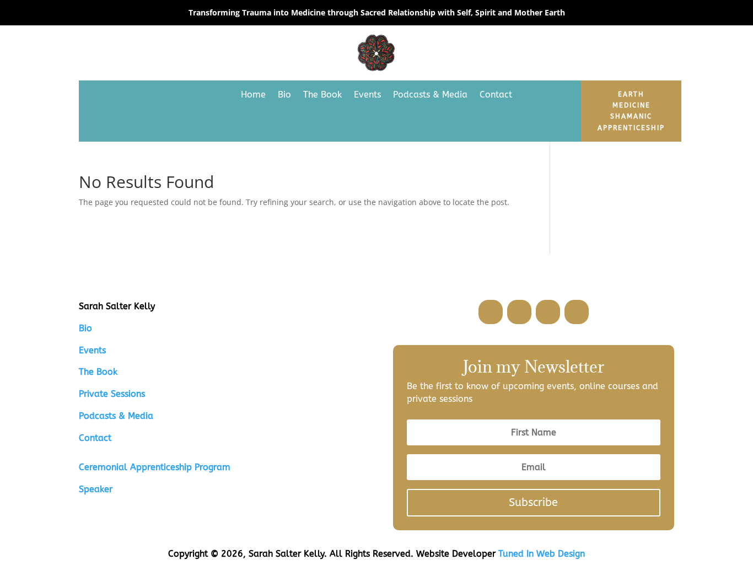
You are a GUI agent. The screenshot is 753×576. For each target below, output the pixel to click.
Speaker (95, 489)
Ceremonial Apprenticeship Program (154, 467)
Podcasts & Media (430, 94)
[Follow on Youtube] (576, 312)
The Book (322, 94)
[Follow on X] (519, 312)
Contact (496, 94)
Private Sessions (112, 394)
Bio (284, 94)
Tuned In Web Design (541, 553)
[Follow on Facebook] (490, 312)
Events (367, 94)
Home (253, 94)
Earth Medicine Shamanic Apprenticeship (631, 111)
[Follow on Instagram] (548, 312)
